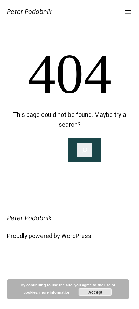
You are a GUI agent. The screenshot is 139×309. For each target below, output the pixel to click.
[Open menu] (128, 12)
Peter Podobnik (29, 11)
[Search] (84, 150)
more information (55, 292)
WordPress (76, 235)
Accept (95, 292)
